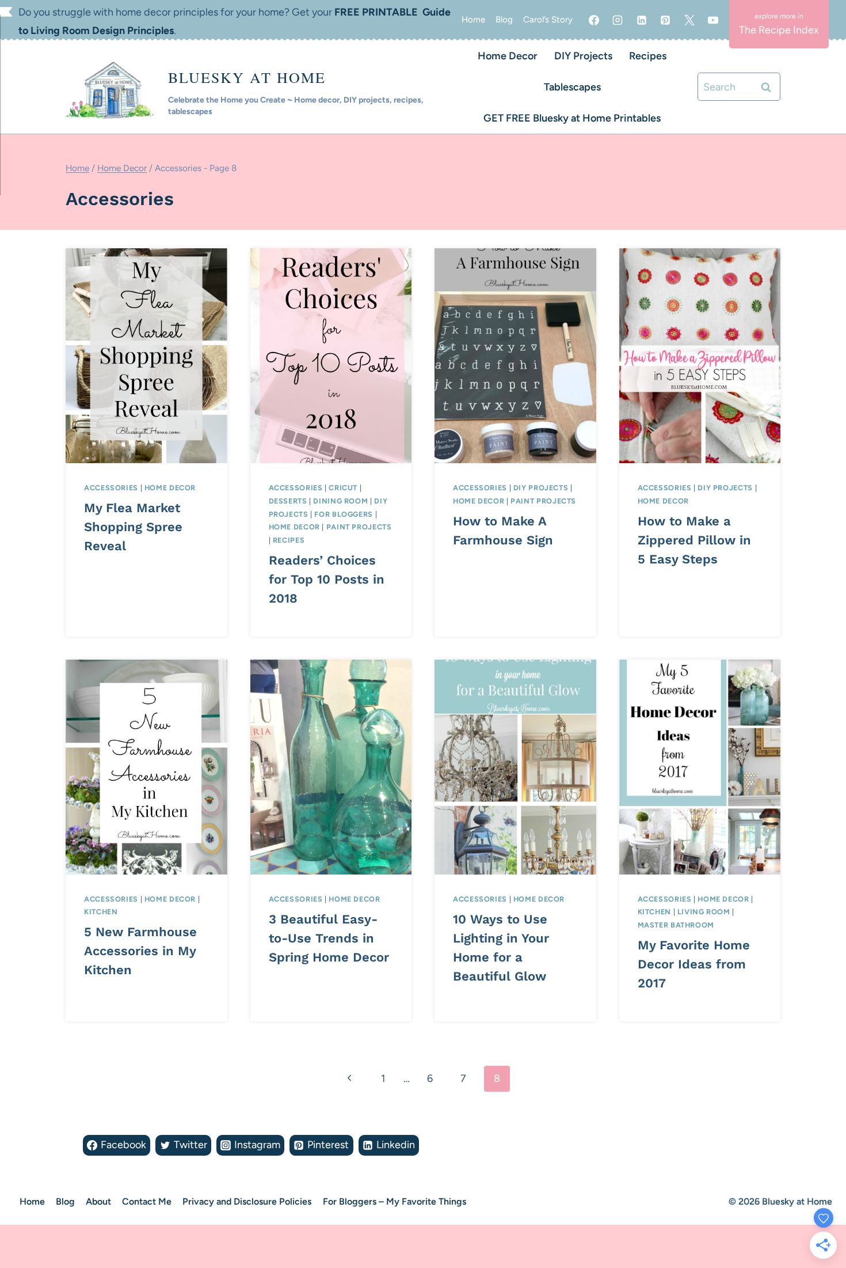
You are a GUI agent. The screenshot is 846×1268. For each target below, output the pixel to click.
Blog (504, 19)
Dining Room (340, 501)
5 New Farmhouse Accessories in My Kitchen (140, 951)
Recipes (647, 56)
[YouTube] (713, 20)
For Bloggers (343, 514)
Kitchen (100, 911)
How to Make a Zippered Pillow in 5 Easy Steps (694, 540)
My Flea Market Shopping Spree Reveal (133, 527)
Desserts (288, 501)
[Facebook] (594, 20)
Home (473, 19)
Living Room (703, 911)
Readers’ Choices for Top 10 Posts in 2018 (326, 579)
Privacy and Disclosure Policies (246, 1201)
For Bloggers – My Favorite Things (394, 1201)
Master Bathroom (676, 925)
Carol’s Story (548, 19)
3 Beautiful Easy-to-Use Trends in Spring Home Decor (329, 938)
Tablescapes (572, 87)
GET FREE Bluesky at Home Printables (572, 118)
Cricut (343, 487)
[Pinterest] (665, 20)
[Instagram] (617, 20)
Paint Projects (359, 527)
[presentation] (146, 355)
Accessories (111, 487)
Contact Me (147, 1201)
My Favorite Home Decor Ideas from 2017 (694, 964)
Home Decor (508, 56)
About (98, 1201)
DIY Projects (583, 56)
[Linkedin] (641, 20)
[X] (689, 20)
